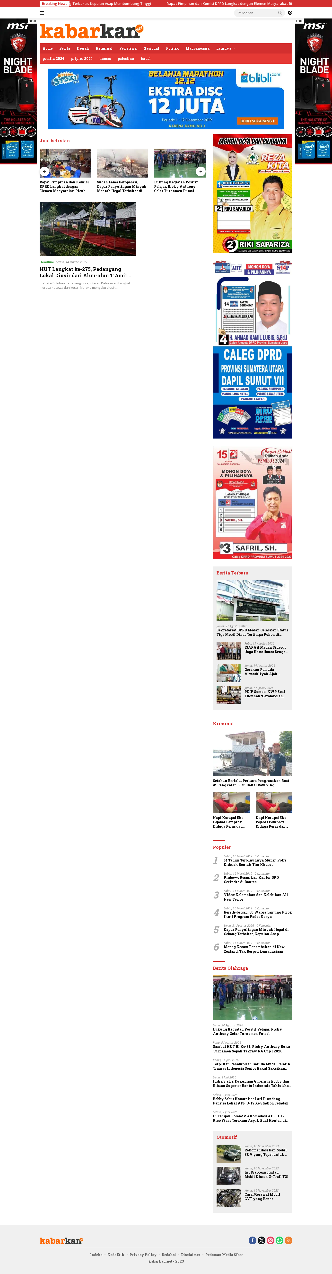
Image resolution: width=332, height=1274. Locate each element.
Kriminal (104, 48)
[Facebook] (252, 1241)
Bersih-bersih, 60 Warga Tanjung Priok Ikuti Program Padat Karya (258, 914)
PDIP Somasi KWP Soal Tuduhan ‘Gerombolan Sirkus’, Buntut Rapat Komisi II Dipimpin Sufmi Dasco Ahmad (265, 694)
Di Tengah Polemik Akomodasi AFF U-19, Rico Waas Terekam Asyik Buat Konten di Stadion (249, 1118)
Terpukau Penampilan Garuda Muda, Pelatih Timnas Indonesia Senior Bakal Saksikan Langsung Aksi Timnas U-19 (251, 1066)
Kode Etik (115, 1254)
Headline (47, 262)
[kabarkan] (92, 30)
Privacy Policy (143, 1254)
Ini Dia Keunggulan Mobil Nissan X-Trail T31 (266, 1174)
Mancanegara (198, 48)
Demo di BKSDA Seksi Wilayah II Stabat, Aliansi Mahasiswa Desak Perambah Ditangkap (179, 186)
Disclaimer (190, 1254)
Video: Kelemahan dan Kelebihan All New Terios (256, 897)
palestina (126, 58)
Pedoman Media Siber (224, 1254)
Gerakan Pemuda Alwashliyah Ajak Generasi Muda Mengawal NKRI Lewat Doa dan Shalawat (265, 671)
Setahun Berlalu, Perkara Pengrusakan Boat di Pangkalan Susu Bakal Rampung (251, 783)
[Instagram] (270, 1241)
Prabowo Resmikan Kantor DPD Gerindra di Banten (251, 879)
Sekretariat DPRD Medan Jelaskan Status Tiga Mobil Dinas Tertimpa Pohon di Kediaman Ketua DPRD (252, 632)
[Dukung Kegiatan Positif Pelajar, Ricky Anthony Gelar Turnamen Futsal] (123, 163)
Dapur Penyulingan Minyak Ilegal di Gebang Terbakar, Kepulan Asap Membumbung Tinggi (256, 931)
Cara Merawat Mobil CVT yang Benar (262, 1196)
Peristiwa (128, 48)
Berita (64, 48)
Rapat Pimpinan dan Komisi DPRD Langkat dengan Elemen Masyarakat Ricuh (183, 3)
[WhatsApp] (279, 1241)
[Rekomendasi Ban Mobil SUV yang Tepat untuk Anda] (229, 1154)
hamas (105, 58)
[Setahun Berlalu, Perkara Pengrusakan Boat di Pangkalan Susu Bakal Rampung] (252, 753)
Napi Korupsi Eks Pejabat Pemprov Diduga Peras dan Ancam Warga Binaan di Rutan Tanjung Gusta (228, 822)
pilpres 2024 (82, 58)
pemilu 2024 (53, 58)
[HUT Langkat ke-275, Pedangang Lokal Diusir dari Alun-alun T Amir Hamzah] (88, 229)
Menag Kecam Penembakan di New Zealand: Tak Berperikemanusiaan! (254, 949)
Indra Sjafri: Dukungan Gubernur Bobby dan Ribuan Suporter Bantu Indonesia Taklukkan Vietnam (252, 1083)
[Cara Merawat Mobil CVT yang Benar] (229, 1198)
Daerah (83, 48)
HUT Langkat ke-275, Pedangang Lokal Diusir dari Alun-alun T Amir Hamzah (83, 275)
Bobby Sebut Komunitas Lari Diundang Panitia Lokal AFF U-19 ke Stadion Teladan (250, 1101)
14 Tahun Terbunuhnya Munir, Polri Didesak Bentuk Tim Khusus (255, 862)
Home (47, 48)
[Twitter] (261, 1241)
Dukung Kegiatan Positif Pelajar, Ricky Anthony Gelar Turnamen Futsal (119, 186)
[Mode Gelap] (290, 13)
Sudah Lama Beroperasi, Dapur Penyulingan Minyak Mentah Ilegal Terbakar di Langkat (64, 186)
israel (146, 58)
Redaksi (169, 1254)
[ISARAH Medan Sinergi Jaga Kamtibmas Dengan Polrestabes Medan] (229, 651)
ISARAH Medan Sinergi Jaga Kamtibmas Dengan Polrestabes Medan (266, 649)
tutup (32, 21)
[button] (280, 13)
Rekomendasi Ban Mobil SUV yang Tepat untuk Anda (266, 1152)
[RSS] (288, 1241)
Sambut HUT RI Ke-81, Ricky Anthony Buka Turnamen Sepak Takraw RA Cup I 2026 (251, 1048)
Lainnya (223, 48)
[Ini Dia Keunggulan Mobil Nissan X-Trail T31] (229, 1176)
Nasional (151, 48)
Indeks (96, 1254)
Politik (172, 48)
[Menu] (43, 13)
